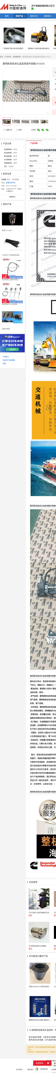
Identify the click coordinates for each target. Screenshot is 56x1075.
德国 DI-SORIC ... (8, 230)
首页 (1, 57)
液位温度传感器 (35, 1037)
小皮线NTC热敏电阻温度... (11, 255)
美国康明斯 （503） (11, 149)
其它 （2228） (9, 166)
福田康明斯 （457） (11, 163)
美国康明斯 (17, 57)
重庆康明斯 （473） (11, 156)
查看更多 (12, 197)
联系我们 (30, 1069)
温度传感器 (6, 329)
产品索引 (6, 357)
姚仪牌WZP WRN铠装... (10, 304)
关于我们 (19, 1069)
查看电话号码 (10, 183)
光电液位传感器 (49, 1037)
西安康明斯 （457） (11, 153)
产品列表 (8, 57)
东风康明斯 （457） (11, 160)
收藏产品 (8, 130)
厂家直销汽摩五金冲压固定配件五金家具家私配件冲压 (21, 48)
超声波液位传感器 (36, 1039)
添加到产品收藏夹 (9, 360)
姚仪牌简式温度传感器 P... (11, 280)
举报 (19, 130)
